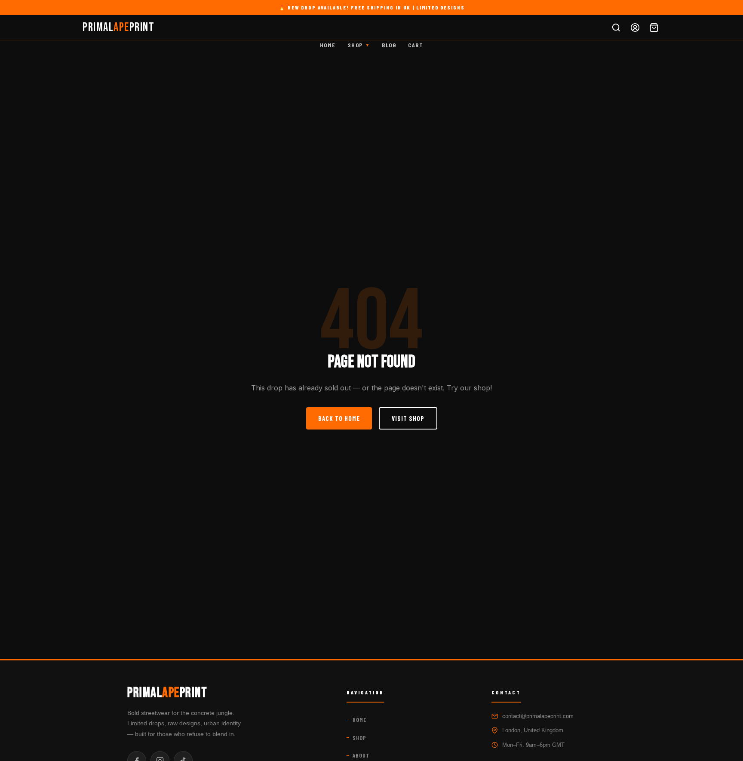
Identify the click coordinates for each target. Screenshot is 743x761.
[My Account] (635, 27)
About (361, 755)
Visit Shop (408, 418)
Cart (415, 45)
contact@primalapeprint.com (538, 716)
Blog (389, 45)
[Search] (616, 27)
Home (328, 45)
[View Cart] (654, 27)
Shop (359, 45)
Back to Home (339, 418)
